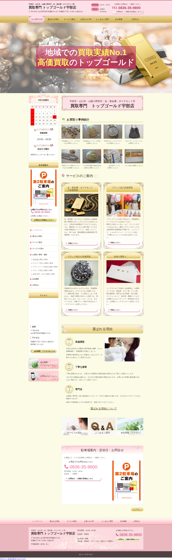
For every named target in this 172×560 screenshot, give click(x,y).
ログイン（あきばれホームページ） (13, 559)
